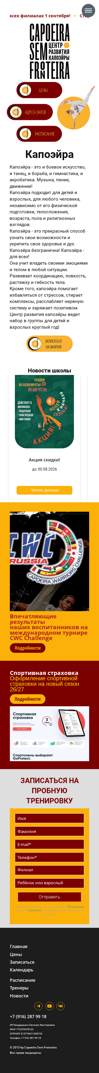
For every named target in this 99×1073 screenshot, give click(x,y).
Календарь (21, 970)
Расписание (22, 980)
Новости (19, 996)
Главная (18, 946)
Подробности (28, 648)
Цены (16, 954)
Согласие (35, 910)
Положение (76, 907)
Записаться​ (22, 962)
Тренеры (19, 988)
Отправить (49, 896)
